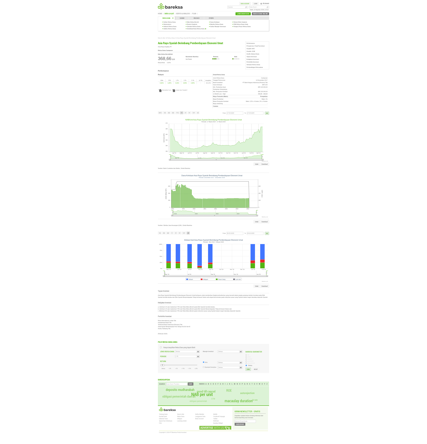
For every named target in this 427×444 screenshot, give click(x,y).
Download (265, 164)
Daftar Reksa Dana (170, 22)
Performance (251, 43)
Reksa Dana (171, 38)
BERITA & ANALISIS (183, 13)
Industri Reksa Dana (170, 26)
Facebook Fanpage (219, 416)
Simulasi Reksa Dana (193, 26)
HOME (160, 13)
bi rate (255, 400)
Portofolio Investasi (253, 62)
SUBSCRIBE (240, 424)
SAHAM (182, 18)
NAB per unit (202, 394)
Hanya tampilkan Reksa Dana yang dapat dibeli (179, 347)
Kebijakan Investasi (253, 59)
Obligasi (179, 419)
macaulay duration (239, 401)
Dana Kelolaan (215, 22)
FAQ (160, 423)
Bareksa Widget (218, 423)
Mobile (215, 414)
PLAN (194, 13)
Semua (250, 365)
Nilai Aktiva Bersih (193, 22)
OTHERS (211, 18)
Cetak (256, 164)
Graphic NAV (251, 48)
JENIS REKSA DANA (167, 351)
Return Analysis (192, 24)
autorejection (247, 393)
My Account (266, 3)
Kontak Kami (163, 416)
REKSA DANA (166, 18)
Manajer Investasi (208, 351)
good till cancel (206, 391)
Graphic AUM (251, 51)
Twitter (215, 419)
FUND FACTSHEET (181, 90)
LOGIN (255, 3)
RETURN (163, 361)
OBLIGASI (196, 18)
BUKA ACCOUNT (245, 3)
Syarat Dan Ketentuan (165, 421)
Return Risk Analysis (240, 22)
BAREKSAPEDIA (164, 379)
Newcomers (167, 24)
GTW (213, 399)
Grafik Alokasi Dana (253, 54)
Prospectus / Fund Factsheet (256, 46)
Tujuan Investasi (252, 56)
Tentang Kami (163, 414)
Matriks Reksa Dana (216, 24)
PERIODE (163, 356)
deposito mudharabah (180, 389)
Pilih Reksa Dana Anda (241, 24)
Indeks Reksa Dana (170, 29)
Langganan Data (200, 416)
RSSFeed (216, 421)
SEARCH (162, 384)
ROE (229, 390)
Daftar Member (199, 414)
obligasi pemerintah (198, 401)
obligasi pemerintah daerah (179, 396)
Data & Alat (161, 38)
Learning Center (182, 421)
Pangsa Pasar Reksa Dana (242, 26)
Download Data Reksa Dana (196, 29)
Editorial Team (163, 419)
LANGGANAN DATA (243, 14)
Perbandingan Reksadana (255, 67)
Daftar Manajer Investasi (218, 26)
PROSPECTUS (166, 90)
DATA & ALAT (169, 13)
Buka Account (199, 419)
